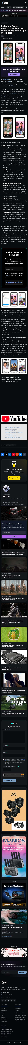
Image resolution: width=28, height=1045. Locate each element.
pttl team (5, 36)
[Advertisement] (14, 398)
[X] (11, 1000)
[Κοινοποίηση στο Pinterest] (13, 454)
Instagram (6, 79)
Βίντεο (2, 1012)
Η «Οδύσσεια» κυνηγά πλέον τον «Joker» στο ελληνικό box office (13, 598)
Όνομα (5, 745)
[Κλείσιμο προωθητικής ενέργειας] (25, 507)
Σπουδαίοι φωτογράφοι (18, 7)
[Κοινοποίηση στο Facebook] (2, 454)
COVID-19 (14, 94)
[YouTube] (8, 1000)
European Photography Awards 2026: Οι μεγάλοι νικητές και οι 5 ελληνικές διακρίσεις (12, 622)
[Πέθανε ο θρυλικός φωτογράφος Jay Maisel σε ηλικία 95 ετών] (14, 680)
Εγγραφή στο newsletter (14, 282)
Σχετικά (16, 1010)
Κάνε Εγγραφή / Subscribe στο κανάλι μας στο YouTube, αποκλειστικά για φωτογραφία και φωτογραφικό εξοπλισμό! (13, 432)
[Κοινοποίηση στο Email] (24, 454)
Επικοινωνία (6, 992)
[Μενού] (25, 2)
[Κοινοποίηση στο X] (6, 454)
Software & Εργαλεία (6, 1033)
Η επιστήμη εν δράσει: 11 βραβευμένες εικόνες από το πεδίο (12, 645)
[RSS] (14, 1000)
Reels (9, 81)
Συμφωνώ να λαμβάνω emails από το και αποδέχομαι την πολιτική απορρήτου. (14, 275)
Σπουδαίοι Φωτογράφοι (6, 1029)
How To (3, 1008)
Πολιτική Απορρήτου (20, 1019)
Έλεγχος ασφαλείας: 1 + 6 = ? (11, 766)
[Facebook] (2, 1000)
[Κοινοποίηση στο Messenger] (20, 454)
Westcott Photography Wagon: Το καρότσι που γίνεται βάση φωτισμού (13, 714)
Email (5, 752)
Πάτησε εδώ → (14, 74)
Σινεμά (2, 1014)
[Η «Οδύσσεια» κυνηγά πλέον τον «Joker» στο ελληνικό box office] (14, 587)
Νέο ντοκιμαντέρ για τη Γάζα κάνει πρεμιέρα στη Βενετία (11, 576)
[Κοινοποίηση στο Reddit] (17, 454)
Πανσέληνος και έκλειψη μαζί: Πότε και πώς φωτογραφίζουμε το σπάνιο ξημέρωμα (13, 553)
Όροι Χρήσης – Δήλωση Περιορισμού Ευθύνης (20, 1016)
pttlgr (7, 275)
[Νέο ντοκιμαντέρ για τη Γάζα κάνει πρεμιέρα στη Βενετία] (14, 565)
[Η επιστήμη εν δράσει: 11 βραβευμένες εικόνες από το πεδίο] (14, 634)
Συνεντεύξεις (4, 1021)
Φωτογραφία (4, 1010)
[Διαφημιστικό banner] (14, 16)
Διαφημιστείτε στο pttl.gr (19, 1012)
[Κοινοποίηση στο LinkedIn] (9, 454)
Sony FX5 (9, 7)
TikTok (13, 86)
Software (4, 22)
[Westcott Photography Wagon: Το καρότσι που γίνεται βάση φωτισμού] (14, 702)
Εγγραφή (21, 972)
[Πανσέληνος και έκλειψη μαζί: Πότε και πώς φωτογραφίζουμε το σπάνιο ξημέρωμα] (14, 542)
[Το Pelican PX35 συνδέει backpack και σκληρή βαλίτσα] (14, 657)
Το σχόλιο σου (6, 729)
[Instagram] (5, 1000)
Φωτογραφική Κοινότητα (7, 1031)
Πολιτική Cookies (19, 1021)
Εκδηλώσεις (4, 1018)
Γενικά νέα (3, 1019)
